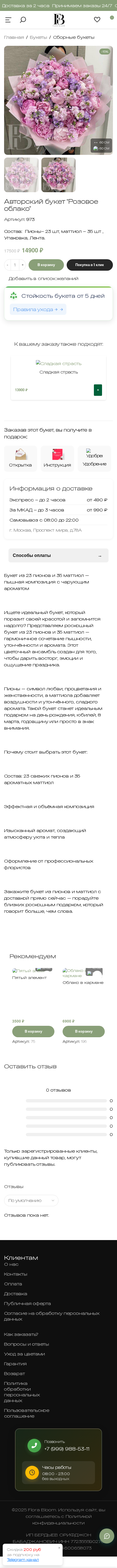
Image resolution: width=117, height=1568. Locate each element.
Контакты (15, 1273)
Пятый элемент (29, 977)
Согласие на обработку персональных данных (51, 1316)
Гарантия (15, 1363)
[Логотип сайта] (58, 19)
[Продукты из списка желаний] (97, 19)
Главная (14, 37)
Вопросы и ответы (26, 1343)
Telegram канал (23, 1559)
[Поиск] (22, 19)
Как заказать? (21, 1334)
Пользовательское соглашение (26, 1413)
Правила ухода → (35, 309)
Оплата (13, 1283)
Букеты (38, 37)
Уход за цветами (24, 1353)
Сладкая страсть (58, 372)
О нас (11, 1264)
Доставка (15, 1293)
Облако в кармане (83, 982)
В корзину (46, 265)
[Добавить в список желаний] (97, 975)
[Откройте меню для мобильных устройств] (8, 19)
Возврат (14, 1373)
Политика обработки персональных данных (22, 1392)
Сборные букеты (73, 37)
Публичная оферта (27, 1303)
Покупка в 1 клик (89, 265)
